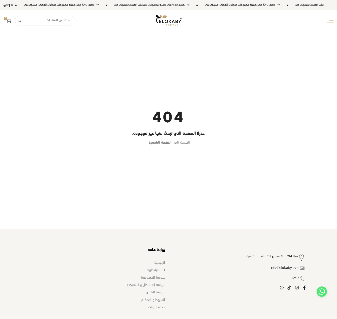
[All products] (102, 5)
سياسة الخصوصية (153, 277)
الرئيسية (159, 262)
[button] (322, 291)
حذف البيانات (156, 307)
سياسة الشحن (155, 292)
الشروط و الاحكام (153, 300)
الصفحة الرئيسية (160, 142)
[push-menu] (330, 20)
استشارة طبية (156, 270)
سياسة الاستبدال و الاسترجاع (146, 285)
